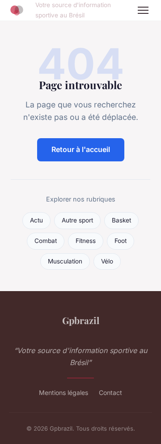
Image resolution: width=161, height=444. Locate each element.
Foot (120, 240)
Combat (45, 240)
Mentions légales (63, 392)
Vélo (107, 261)
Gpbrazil (80, 320)
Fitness (86, 240)
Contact (110, 392)
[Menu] (143, 10)
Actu (36, 220)
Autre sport (77, 220)
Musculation (65, 261)
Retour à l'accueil (80, 149)
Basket (121, 220)
